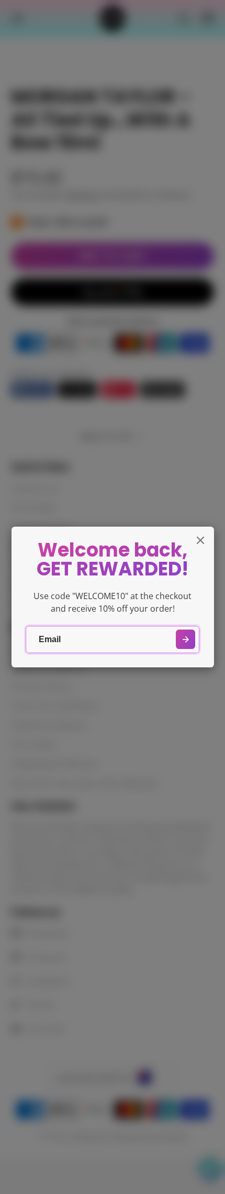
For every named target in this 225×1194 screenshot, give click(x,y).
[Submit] (185, 639)
